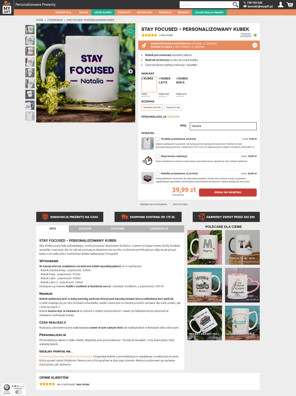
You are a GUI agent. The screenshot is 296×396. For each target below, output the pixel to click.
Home (39, 20)
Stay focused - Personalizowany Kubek (90, 20)
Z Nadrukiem (55, 20)
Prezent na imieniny (51, 356)
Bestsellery (144, 12)
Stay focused (180, 204)
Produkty (124, 12)
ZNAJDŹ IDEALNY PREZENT (209, 12)
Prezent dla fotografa (78, 356)
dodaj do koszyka (227, 192)
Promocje (165, 12)
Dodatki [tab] (85, 229)
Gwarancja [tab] (159, 229)
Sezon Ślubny (103, 12)
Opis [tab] (52, 229)
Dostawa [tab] (117, 229)
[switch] (18, 392)
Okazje (83, 12)
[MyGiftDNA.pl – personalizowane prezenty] (7, 7)
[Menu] (24, 385)
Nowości (183, 12)
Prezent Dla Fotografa (153, 204)
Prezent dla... (64, 12)
